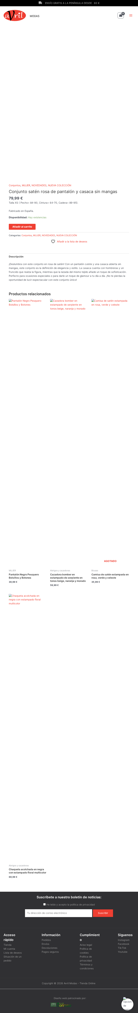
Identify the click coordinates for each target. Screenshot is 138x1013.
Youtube (122, 951)
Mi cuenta (9, 948)
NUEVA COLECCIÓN (59, 185)
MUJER (26, 185)
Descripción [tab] (16, 256)
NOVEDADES (39, 185)
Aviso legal (86, 944)
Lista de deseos (13, 952)
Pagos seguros (50, 951)
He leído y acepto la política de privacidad (70, 904)
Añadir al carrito (22, 226)
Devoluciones (49, 947)
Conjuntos (14, 185)
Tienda (8, 944)
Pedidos (46, 940)
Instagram (124, 940)
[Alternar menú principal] (130, 15)
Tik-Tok (122, 947)
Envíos (45, 944)
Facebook (123, 944)
